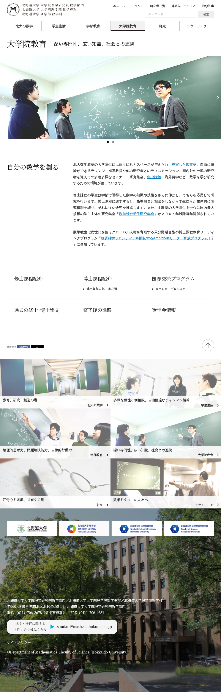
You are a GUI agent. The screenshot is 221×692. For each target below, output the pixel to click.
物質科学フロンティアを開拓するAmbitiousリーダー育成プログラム (154, 238)
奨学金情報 (164, 309)
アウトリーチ (196, 25)
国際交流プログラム (173, 278)
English (208, 6)
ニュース (119, 6)
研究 (162, 25)
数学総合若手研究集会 (136, 213)
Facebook (23, 346)
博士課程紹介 (97, 278)
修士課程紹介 (28, 278)
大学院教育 (127, 25)
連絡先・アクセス (184, 6)
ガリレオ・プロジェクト (172, 289)
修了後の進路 (97, 309)
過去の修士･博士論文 (36, 309)
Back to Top (208, 345)
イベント (137, 6)
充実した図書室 (184, 164)
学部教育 (93, 25)
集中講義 (154, 177)
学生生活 (59, 25)
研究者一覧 (157, 6)
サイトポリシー (19, 642)
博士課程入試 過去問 (102, 289)
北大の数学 (24, 25)
